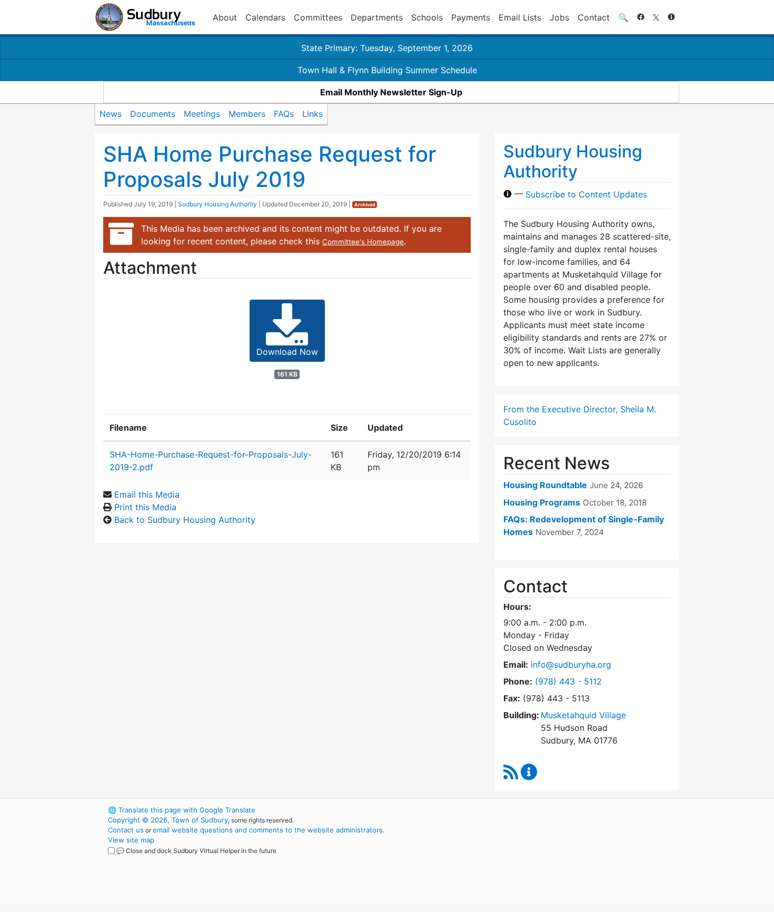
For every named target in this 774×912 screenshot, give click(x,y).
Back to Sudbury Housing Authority (184, 519)
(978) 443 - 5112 (568, 681)
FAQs (284, 113)
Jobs (559, 17)
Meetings (202, 113)
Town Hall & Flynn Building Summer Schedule (387, 70)
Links (312, 113)
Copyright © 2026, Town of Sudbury (168, 820)
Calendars (265, 17)
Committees (318, 17)
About (225, 17)
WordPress (537, 810)
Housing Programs (541, 502)
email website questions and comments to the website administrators (268, 830)
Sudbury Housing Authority (217, 204)
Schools (427, 17)
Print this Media (145, 507)
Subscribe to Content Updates (586, 194)
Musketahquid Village (583, 715)
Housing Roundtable (545, 485)
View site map (131, 840)
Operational (555, 860)
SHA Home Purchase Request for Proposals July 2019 (269, 166)
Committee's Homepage (363, 241)
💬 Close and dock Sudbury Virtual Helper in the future (196, 851)
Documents (152, 113)
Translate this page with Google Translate (181, 810)
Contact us (126, 830)
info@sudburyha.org (571, 664)
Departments (377, 17)
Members (247, 113)
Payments (470, 17)
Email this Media (147, 494)
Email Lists (520, 17)
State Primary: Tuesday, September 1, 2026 (387, 48)
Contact (594, 17)
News (111, 113)
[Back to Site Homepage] (145, 17)
